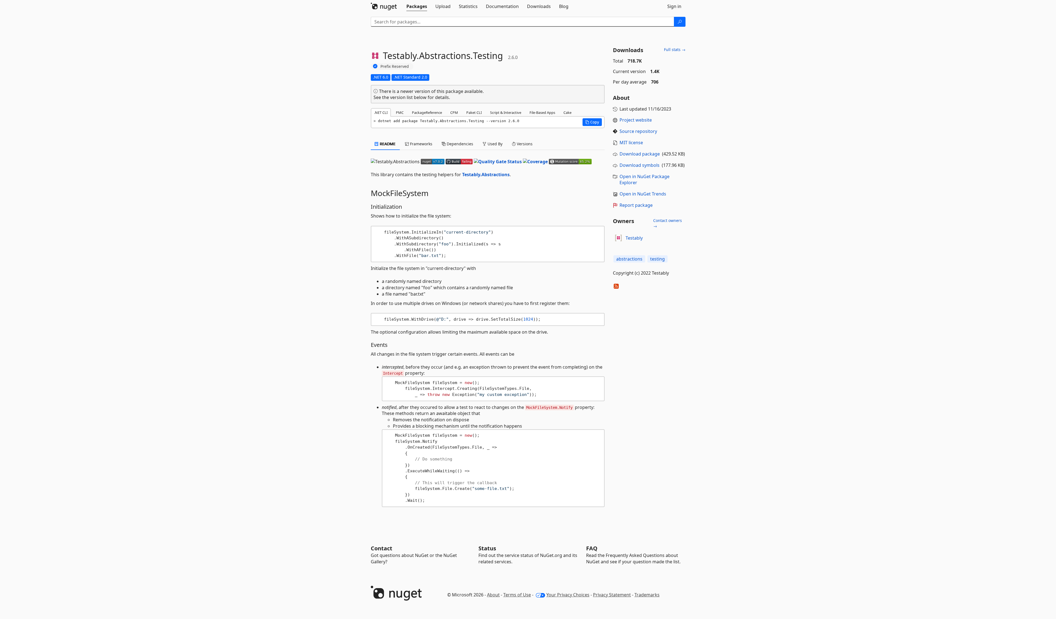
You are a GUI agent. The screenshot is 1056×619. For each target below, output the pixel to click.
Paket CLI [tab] (474, 112)
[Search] (680, 22)
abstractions (629, 259)
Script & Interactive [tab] (505, 112)
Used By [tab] (494, 143)
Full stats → (675, 49)
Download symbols (640, 165)
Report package (636, 205)
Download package (640, 154)
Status (487, 548)
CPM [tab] (454, 112)
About (493, 595)
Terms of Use (517, 595)
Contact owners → (667, 223)
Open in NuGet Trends (643, 194)
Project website (636, 120)
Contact (381, 548)
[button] (592, 122)
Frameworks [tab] (420, 143)
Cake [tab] (567, 112)
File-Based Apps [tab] (542, 112)
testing (657, 259)
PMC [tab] (400, 112)
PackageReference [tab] (427, 112)
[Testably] (618, 238)
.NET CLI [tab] (381, 112)
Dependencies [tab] (459, 143)
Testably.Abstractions (486, 175)
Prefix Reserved (394, 66)
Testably (634, 238)
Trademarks (647, 595)
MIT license (631, 143)
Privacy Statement (612, 595)
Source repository (638, 131)
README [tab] (387, 143)
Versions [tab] (524, 143)
